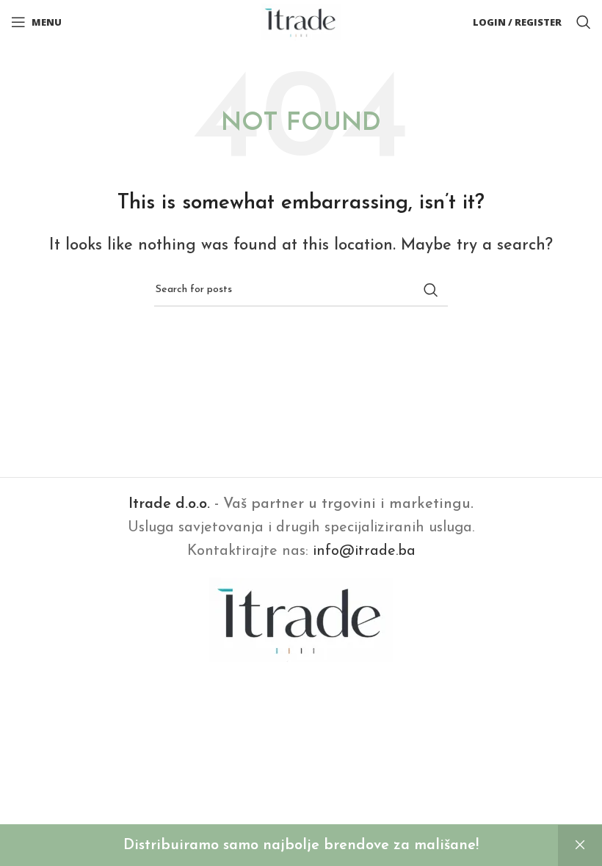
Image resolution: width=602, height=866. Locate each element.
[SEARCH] (431, 290)
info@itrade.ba (364, 551)
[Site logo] (301, 21)
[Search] (583, 22)
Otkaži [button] (580, 845)
